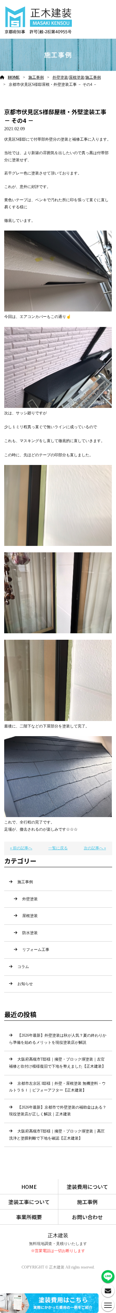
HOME (14, 77)
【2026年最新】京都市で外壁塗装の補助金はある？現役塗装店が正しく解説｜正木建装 (57, 1111)
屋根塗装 (76, 77)
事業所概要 (29, 1217)
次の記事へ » (95, 848)
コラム (23, 966)
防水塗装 (30, 933)
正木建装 (58, 1235)
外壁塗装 (60, 77)
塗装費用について (87, 1186)
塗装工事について (29, 1202)
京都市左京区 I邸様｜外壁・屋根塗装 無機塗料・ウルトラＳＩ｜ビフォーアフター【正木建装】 (57, 1087)
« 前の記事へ (21, 848)
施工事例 (36, 77)
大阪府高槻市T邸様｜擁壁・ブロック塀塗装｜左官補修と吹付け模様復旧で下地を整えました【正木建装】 (57, 1063)
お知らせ (25, 984)
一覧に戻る (58, 848)
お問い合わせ (87, 1217)
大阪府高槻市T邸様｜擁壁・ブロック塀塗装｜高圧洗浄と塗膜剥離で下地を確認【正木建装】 (57, 1134)
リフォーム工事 (35, 949)
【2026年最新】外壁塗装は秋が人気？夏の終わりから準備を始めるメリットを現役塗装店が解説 (57, 1039)
